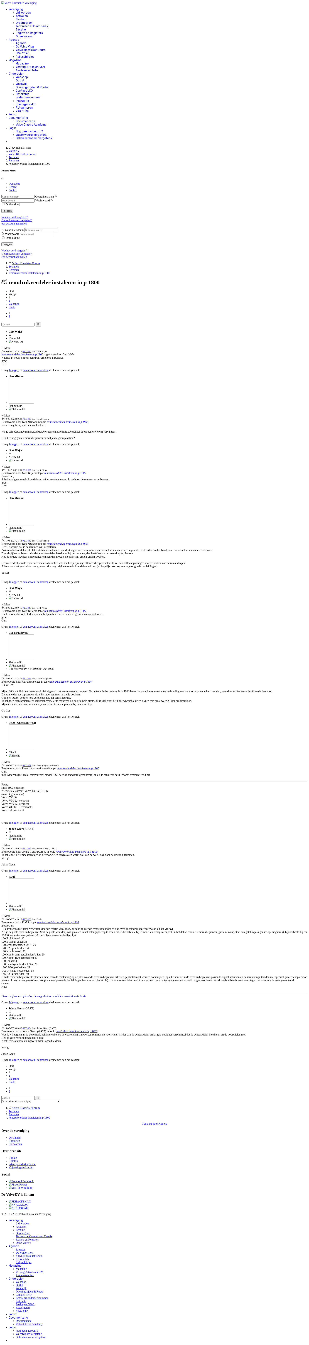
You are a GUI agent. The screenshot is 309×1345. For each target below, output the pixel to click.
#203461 (27, 848)
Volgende (14, 303)
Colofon (13, 1160)
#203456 (27, 678)
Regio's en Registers (29, 33)
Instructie (22, 101)
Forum (13, 114)
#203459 (27, 765)
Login (12, 128)
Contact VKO (24, 90)
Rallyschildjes (25, 56)
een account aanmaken (14, 223)
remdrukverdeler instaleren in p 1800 (22, 354)
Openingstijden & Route (32, 87)
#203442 (27, 540)
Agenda (14, 39)
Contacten (14, 1140)
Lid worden (23, 12)
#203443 (27, 608)
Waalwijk (21, 84)
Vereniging (16, 9)
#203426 (27, 419)
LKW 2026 (22, 53)
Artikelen (22, 16)
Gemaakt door (150, 1123)
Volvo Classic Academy (31, 124)
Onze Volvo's (24, 36)
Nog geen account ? (29, 131)
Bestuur (21, 19)
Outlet (20, 80)
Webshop (22, 77)
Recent (12, 186)
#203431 (27, 470)
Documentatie (18, 117)
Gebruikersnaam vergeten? (34, 138)
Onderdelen (16, 73)
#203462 (27, 919)
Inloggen (7, 210)
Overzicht (14, 183)
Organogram (24, 22)
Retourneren (24, 107)
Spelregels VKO (26, 104)
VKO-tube (22, 111)
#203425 (27, 351)
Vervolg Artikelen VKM (30, 67)
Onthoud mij (13, 204)
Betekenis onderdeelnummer (28, 95)
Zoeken (13, 190)
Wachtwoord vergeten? (31, 134)
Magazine (15, 60)
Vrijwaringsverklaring (21, 1167)
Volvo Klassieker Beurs (30, 50)
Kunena (162, 1123)
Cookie (13, 1157)
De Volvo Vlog (25, 46)
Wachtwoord (42, 200)
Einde (12, 307)
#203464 (27, 1028)
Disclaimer (15, 1137)
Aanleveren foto (27, 70)
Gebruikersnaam (44, 196)
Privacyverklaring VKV (22, 1164)
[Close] (2, 178)
